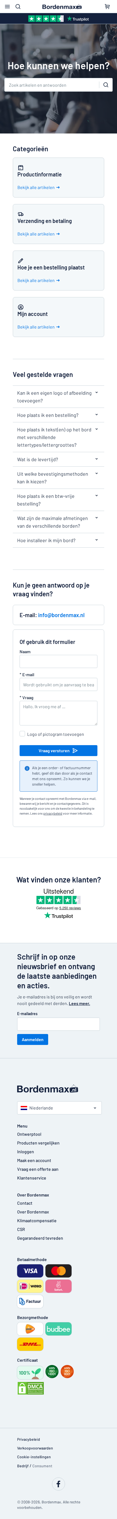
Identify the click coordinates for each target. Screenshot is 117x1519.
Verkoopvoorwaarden (35, 1448)
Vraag (26, 697)
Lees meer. (79, 1003)
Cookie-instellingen (34, 1456)
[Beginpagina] (58, 1089)
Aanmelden (33, 1039)
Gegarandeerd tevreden (40, 1238)
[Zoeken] (105, 85)
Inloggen (25, 1151)
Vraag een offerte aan (38, 1169)
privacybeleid (52, 813)
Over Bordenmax (33, 1211)
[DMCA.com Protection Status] (30, 1388)
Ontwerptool (29, 1134)
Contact (24, 1203)
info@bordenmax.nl (61, 615)
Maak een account (34, 1160)
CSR (21, 1229)
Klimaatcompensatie (37, 1220)
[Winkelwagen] (107, 6)
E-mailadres (27, 1013)
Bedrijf (23, 1465)
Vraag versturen (54, 750)
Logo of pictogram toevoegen (55, 734)
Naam (25, 651)
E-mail (27, 674)
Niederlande (41, 1107)
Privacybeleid (28, 1439)
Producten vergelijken (38, 1142)
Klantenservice (31, 1177)
